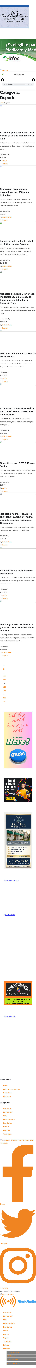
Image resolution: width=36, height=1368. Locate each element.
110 (4, 680)
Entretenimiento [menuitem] (8, 1323)
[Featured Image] (18, 106)
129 (4, 698)
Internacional (7, 1112)
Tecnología (7, 1134)
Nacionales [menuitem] (7, 1312)
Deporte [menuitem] (6, 1338)
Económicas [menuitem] (7, 1327)
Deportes (6, 1130)
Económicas (7, 1123)
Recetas (6, 1127)
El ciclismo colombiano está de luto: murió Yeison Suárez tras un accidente (17, 411)
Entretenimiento (8, 1119)
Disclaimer (7, 1096)
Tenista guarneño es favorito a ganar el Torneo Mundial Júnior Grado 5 (17, 627)
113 (4, 691)
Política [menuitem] (6, 1345)
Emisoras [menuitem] (6, 1349)
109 (4, 676)
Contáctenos (7, 1093)
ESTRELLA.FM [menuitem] (12, 1356)
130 (4, 701)
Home (2, 103)
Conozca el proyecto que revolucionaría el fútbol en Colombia (14, 192)
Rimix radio (4, 1288)
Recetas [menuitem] (6, 1334)
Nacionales (7, 1109)
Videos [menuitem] (5, 1331)
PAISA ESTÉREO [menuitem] (13, 1359)
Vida (4, 1116)
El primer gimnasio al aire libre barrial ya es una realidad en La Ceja (17, 135)
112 (4, 687)
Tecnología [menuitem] (7, 1341)
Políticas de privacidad (11, 1089)
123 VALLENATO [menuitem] (13, 1352)
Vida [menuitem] (4, 1320)
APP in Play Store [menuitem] (13, 1363)
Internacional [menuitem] (7, 1316)
